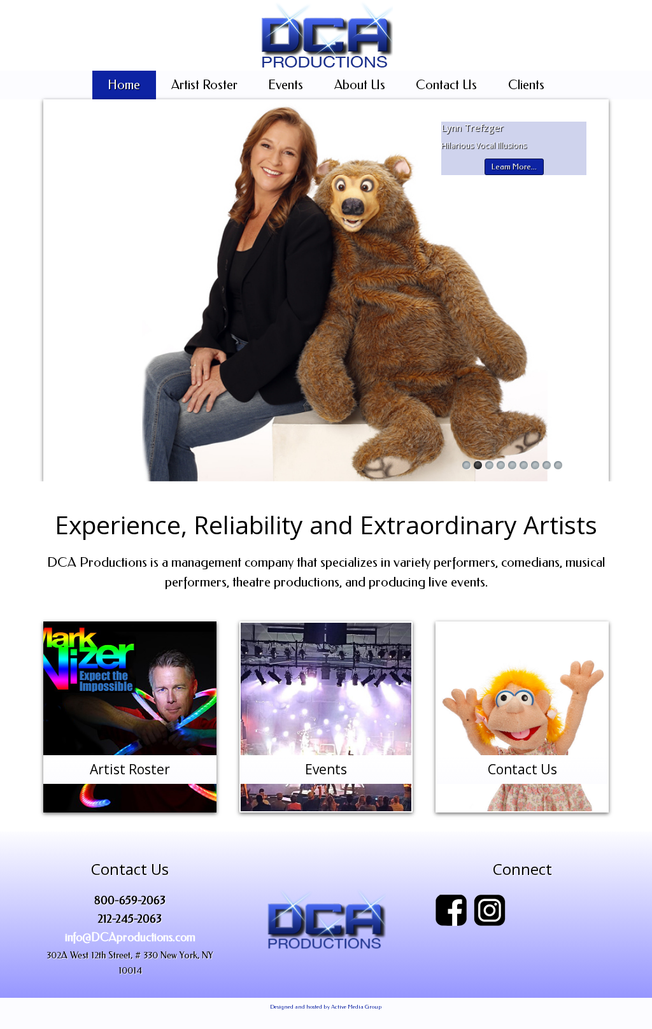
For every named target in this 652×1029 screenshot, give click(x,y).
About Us (359, 85)
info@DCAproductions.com (130, 937)
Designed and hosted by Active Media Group (326, 1007)
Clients (526, 85)
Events (285, 85)
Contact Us (446, 85)
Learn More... (514, 166)
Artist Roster (204, 85)
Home (124, 85)
